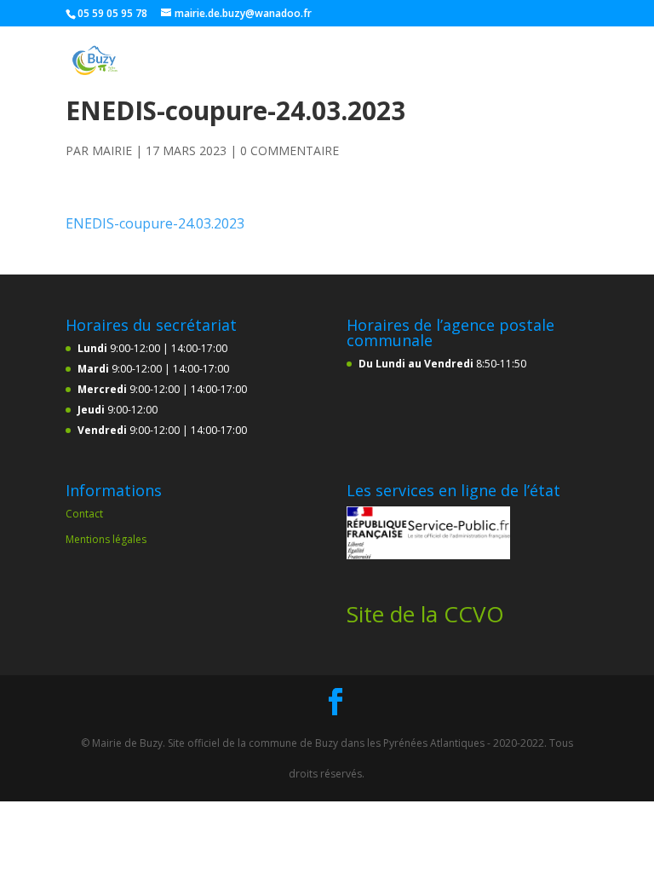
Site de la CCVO (425, 613)
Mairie (112, 150)
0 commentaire (289, 150)
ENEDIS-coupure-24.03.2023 (155, 223)
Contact (84, 513)
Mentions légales (106, 539)
